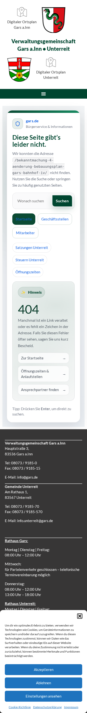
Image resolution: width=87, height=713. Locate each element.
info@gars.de (27, 477)
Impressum (71, 707)
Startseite (24, 219)
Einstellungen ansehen (43, 696)
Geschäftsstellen (54, 219)
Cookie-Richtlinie (20, 707)
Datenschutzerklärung (47, 707)
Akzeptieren (43, 669)
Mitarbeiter (25, 233)
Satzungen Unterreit (31, 247)
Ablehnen (43, 683)
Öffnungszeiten (27, 272)
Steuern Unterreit (29, 260)
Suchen (62, 200)
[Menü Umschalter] (43, 93)
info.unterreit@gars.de (35, 520)
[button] (79, 616)
